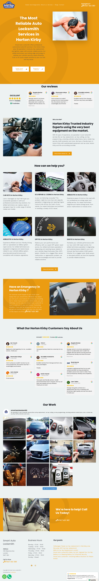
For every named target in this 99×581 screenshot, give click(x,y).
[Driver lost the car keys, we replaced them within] (61, 474)
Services (50, 5)
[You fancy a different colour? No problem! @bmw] (61, 428)
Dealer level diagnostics (32, 5)
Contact (61, 5)
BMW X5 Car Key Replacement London (65, 550)
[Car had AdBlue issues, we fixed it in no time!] (14, 428)
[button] (27, 99)
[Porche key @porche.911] (84, 451)
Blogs (56, 5)
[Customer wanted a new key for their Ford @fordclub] (14, 474)
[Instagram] (35, 565)
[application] (53, 5)
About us (44, 5)
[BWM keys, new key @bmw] (14, 451)
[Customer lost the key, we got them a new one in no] (84, 428)
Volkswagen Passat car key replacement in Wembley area (71, 546)
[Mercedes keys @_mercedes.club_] (61, 451)
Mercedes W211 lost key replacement (65, 548)
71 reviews (17, 100)
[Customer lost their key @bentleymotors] (38, 428)
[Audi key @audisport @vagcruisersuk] (38, 451)
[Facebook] (31, 565)
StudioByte (13, 572)
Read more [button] (31, 106)
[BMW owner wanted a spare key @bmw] (38, 474)
